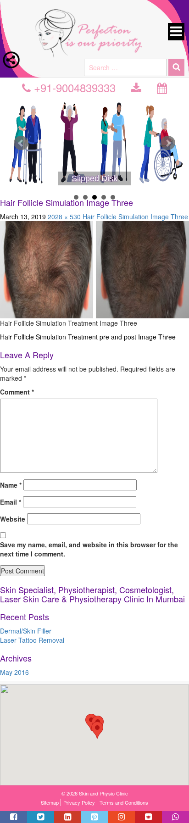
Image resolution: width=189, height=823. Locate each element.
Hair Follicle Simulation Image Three (135, 216)
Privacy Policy (79, 802)
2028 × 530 (64, 216)
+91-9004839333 (73, 87)
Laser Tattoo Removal (32, 640)
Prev (21, 143)
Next (168, 143)
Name (11, 484)
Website (12, 518)
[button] (97, 730)
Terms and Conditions (124, 802)
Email (10, 501)
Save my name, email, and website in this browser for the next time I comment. (89, 549)
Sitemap (50, 802)
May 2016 (14, 672)
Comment (17, 391)
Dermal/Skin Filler (25, 630)
